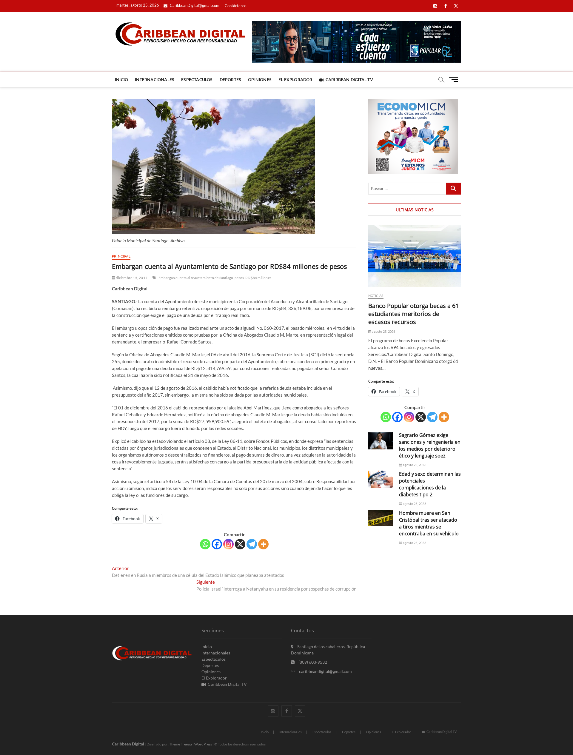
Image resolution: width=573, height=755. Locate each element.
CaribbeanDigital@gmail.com (194, 5)
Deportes (230, 79)
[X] (240, 544)
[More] (263, 544)
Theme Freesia (180, 744)
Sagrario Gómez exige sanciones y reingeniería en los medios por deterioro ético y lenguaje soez (429, 445)
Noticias (375, 296)
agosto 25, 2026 (383, 331)
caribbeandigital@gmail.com (325, 671)
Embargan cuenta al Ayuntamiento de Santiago (195, 277)
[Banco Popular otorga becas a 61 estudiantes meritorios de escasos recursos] (414, 256)
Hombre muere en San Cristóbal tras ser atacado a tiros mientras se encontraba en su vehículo (429, 523)
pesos (239, 277)
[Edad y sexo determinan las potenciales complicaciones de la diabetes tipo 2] (380, 479)
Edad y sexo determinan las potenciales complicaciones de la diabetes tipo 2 (430, 484)
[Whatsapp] (205, 544)
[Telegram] (252, 544)
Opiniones (260, 79)
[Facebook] (217, 544)
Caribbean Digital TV (349, 79)
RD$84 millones (258, 277)
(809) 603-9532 (312, 662)
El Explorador (295, 79)
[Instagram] (228, 544)
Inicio (121, 79)
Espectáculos (196, 79)
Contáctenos (236, 5)
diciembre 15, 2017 (131, 277)
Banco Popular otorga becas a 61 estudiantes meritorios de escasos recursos (413, 314)
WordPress (203, 744)
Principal (121, 256)
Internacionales (154, 79)
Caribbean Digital (128, 743)
